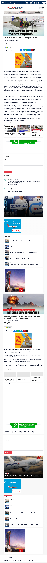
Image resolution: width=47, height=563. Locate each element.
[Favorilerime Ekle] (11, 50)
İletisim (24, 562)
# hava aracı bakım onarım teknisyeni (12, 148)
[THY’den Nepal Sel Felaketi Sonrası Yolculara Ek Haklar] (23, 241)
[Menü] (5, 8)
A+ (16, 50)
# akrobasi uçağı (8, 433)
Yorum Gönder (8, 454)
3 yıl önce (16, 179)
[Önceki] (4, 206)
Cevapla (15, 184)
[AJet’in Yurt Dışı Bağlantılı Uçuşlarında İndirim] (23, 258)
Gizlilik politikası (19, 562)
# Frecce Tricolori (17, 433)
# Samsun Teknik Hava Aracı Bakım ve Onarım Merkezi (31, 148)
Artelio (20, 559)
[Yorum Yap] (14, 50)
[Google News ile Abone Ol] (8, 47)
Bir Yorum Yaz (7, 156)
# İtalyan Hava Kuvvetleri (28, 433)
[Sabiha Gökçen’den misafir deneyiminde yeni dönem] (23, 247)
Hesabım (14, 562)
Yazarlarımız (6, 562)
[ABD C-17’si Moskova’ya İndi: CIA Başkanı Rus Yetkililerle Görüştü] (23, 206)
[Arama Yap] (40, 8)
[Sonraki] (42, 206)
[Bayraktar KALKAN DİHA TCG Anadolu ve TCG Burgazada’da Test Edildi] (23, 264)
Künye (10, 562)
